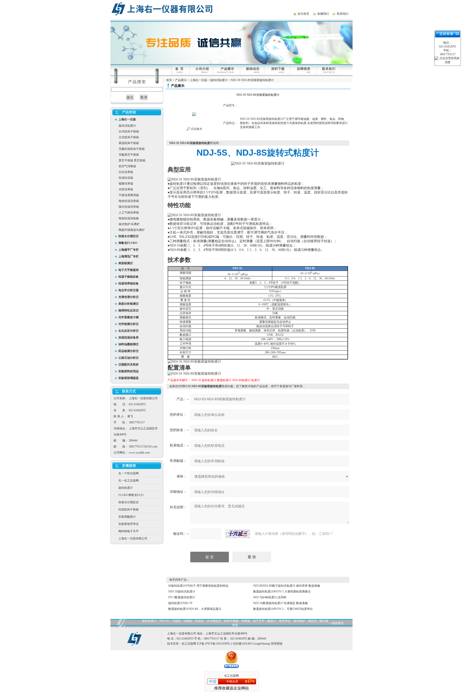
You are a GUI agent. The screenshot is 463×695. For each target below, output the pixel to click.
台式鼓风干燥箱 (129, 131)
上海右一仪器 (198, 80)
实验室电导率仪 (128, 524)
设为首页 (303, 13)
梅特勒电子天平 (128, 531)
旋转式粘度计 (127, 125)
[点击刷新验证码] (238, 534)
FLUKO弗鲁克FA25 (130, 495)
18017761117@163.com (143, 446)
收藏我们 (323, 13)
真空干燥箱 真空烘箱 (132, 160)
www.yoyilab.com (139, 452)
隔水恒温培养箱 (129, 206)
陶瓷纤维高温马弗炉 (132, 230)
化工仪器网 (189, 643)
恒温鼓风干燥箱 (128, 509)
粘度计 (255, 380)
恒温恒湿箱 (126, 177)
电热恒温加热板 (129, 218)
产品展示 (181, 80)
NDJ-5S (196, 380)
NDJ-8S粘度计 (241, 380)
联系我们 (342, 13)
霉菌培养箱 (126, 183)
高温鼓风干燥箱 (129, 143)
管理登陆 (276, 643)
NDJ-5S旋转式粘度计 (181, 591)
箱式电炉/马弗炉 (129, 224)
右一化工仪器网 (128, 480)
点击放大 (196, 129)
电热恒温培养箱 (129, 201)
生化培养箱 (126, 172)
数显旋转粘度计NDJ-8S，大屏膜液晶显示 (194, 609)
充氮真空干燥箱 (129, 154)
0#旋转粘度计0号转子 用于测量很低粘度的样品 (198, 585)
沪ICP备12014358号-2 (218, 643)
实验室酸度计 (127, 516)
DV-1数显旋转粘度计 (181, 597)
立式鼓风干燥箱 (129, 137)
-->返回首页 (336, 623)
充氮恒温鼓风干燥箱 (132, 149)
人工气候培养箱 (129, 212)
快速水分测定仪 (128, 502)
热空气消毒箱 (127, 166)
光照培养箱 (126, 189)
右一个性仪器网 (128, 473)
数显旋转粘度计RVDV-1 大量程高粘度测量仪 (282, 591)
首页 (169, 80)
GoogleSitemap (261, 643)
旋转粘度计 (125, 487)
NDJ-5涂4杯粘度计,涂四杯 (269, 597)
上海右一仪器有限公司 (132, 538)
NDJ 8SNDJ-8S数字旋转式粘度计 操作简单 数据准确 (286, 585)
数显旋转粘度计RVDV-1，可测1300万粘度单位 (283, 609)
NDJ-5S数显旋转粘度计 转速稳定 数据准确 (280, 603)
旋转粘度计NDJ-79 (180, 603)
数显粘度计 (224, 380)
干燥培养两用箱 (129, 195)
